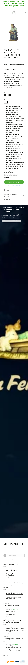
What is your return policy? (11, 605)
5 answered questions (9, 64)
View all (5, 656)
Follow (4, 566)
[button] (6, 577)
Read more (7, 177)
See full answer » (11, 575)
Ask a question (20, 64)
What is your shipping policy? (12, 564)
